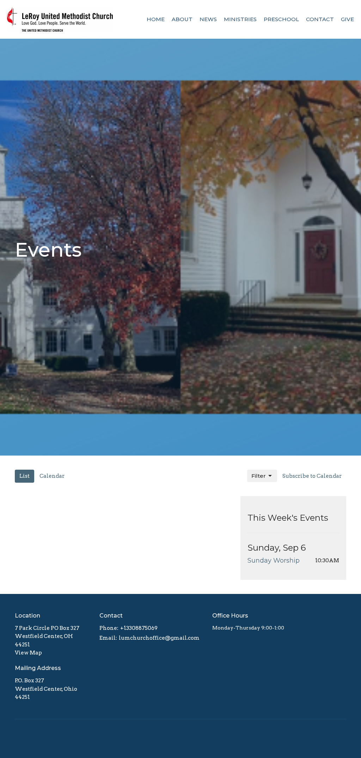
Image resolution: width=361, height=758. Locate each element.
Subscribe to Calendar (312, 476)
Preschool (281, 19)
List (24, 476)
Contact (320, 19)
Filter (258, 475)
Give (347, 19)
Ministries (240, 19)
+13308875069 (139, 628)
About (182, 19)
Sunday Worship (273, 560)
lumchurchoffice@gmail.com (159, 638)
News (208, 19)
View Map (28, 653)
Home (156, 19)
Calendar (52, 476)
